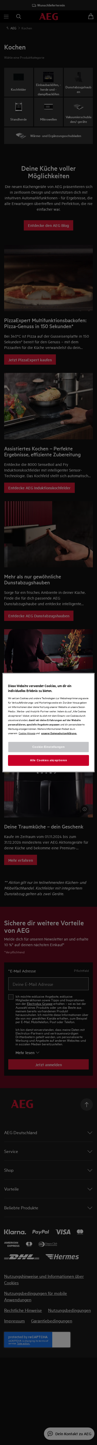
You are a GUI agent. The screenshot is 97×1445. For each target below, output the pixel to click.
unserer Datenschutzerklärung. (59, 733)
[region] (48, 722)
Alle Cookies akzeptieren (48, 760)
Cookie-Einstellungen (48, 746)
